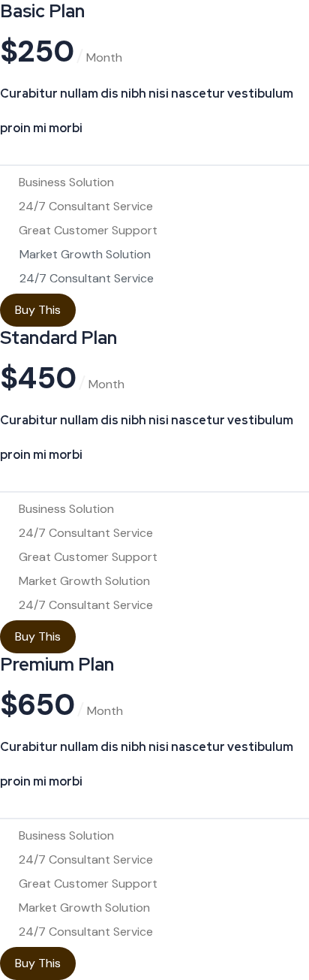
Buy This (38, 310)
